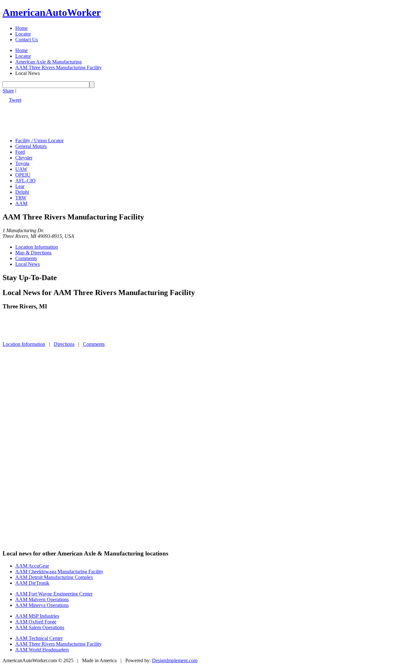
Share (8, 90)
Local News (27, 264)
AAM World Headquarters (42, 649)
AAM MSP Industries (37, 616)
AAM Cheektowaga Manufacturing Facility (59, 571)
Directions (64, 344)
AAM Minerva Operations (42, 605)
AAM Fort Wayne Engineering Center (54, 593)
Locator (23, 34)
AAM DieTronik (32, 583)
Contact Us (26, 39)
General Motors (31, 146)
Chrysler (23, 157)
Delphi (22, 192)
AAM (21, 203)
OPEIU (23, 175)
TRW (20, 197)
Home (21, 28)
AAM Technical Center (39, 638)
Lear (19, 186)
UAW (21, 169)
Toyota (22, 163)
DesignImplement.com (174, 660)
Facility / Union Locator (39, 140)
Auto (52, 12)
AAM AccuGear (32, 565)
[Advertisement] (118, 117)
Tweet (15, 100)
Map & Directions (33, 252)
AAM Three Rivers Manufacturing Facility (58, 67)
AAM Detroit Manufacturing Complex (54, 577)
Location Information (36, 247)
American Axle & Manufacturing (48, 61)
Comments (26, 258)
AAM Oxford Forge (35, 621)
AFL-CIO (25, 180)
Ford (20, 152)
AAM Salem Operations (39, 627)
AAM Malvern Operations (42, 599)
